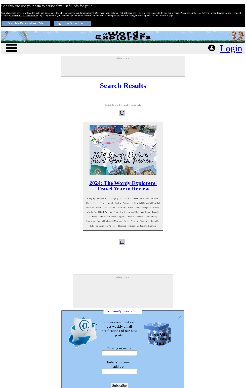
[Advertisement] (123, 67)
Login (231, 48)
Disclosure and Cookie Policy (24, 15)
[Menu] (11, 47)
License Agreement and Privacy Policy (212, 13)
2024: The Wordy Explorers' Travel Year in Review (123, 186)
